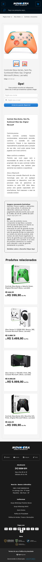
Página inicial (6, 17)
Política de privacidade (26, 551)
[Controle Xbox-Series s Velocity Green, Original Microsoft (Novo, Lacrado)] (21, 284)
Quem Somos (21, 510)
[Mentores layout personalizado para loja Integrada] (30, 559)
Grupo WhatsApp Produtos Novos (21, 503)
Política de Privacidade (21, 513)
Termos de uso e (13, 551)
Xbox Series (17, 17)
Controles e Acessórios (30, 17)
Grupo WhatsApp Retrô (21, 506)
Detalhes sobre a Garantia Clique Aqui (21, 249)
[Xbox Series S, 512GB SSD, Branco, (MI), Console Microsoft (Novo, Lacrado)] (21, 327)
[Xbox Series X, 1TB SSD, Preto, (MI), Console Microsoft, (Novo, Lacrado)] (21, 370)
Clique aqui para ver (14, 215)
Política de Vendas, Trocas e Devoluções (21, 517)
